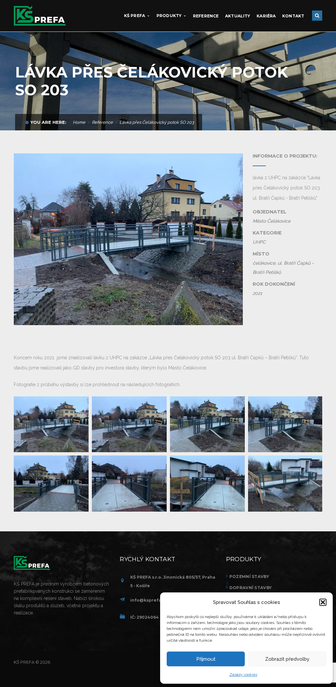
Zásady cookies (243, 674)
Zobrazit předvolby (287, 659)
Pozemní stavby (249, 576)
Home (79, 122)
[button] (323, 602)
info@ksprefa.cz (148, 600)
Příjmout (206, 659)
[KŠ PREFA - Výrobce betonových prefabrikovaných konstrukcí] (40, 15)
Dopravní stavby (250, 587)
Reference (102, 122)
